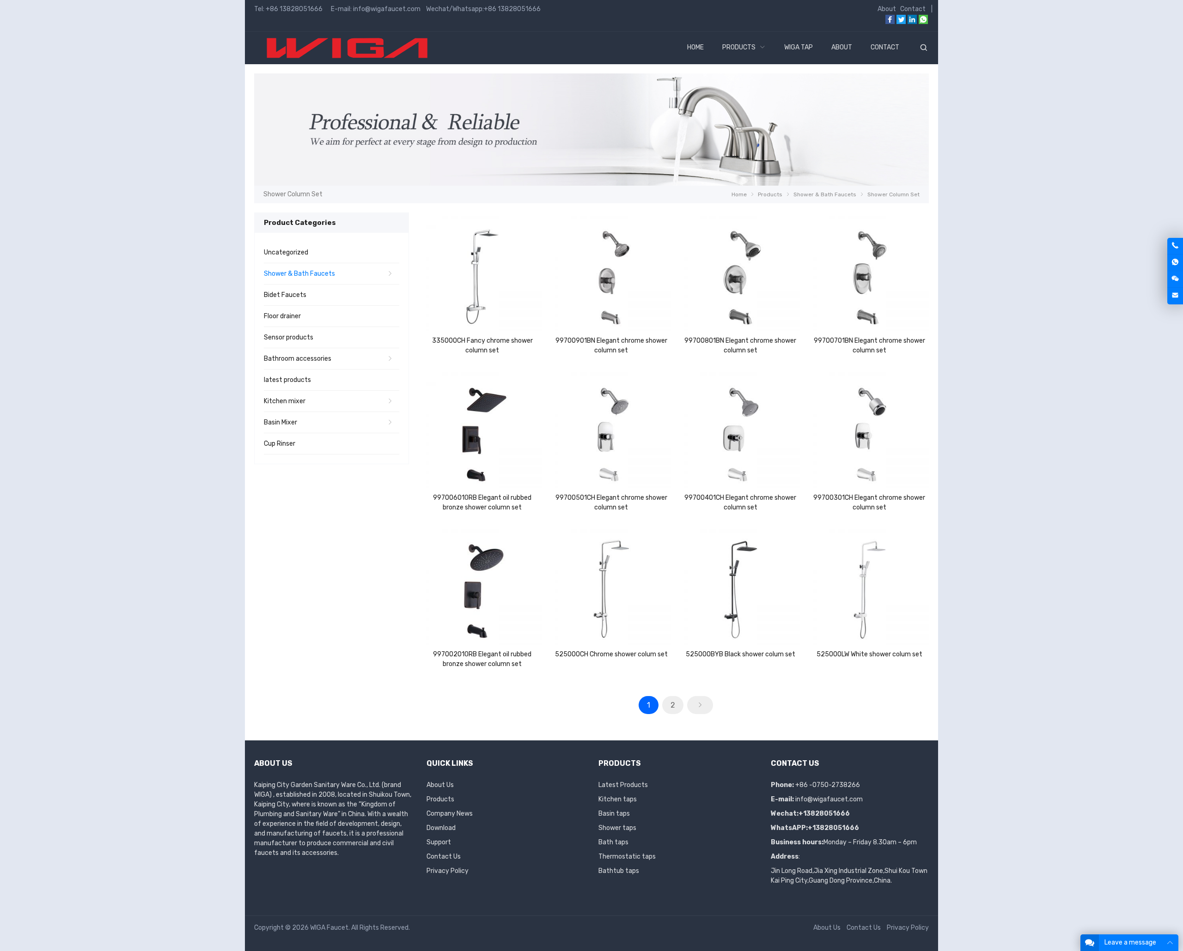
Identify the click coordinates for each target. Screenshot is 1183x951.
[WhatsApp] (923, 22)
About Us (440, 785)
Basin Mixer (280, 422)
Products (440, 799)
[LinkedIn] (912, 22)
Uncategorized (286, 252)
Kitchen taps (617, 799)
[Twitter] (901, 22)
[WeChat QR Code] (1175, 279)
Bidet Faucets (285, 295)
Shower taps (617, 828)
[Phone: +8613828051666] (1175, 246)
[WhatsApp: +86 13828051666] (1175, 262)
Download (441, 828)
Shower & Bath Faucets (299, 274)
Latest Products (623, 785)
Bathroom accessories (297, 359)
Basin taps (614, 814)
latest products (287, 380)
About (887, 9)
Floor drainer (282, 316)
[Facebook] (890, 22)
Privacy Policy (448, 871)
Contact (913, 9)
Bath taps (613, 842)
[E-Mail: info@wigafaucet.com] (1175, 296)
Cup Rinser (279, 444)
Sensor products (288, 337)
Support (439, 842)
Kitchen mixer (284, 401)
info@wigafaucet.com (829, 799)
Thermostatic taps (627, 856)
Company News (450, 814)
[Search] (923, 48)
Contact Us (444, 856)
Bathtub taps (618, 871)
